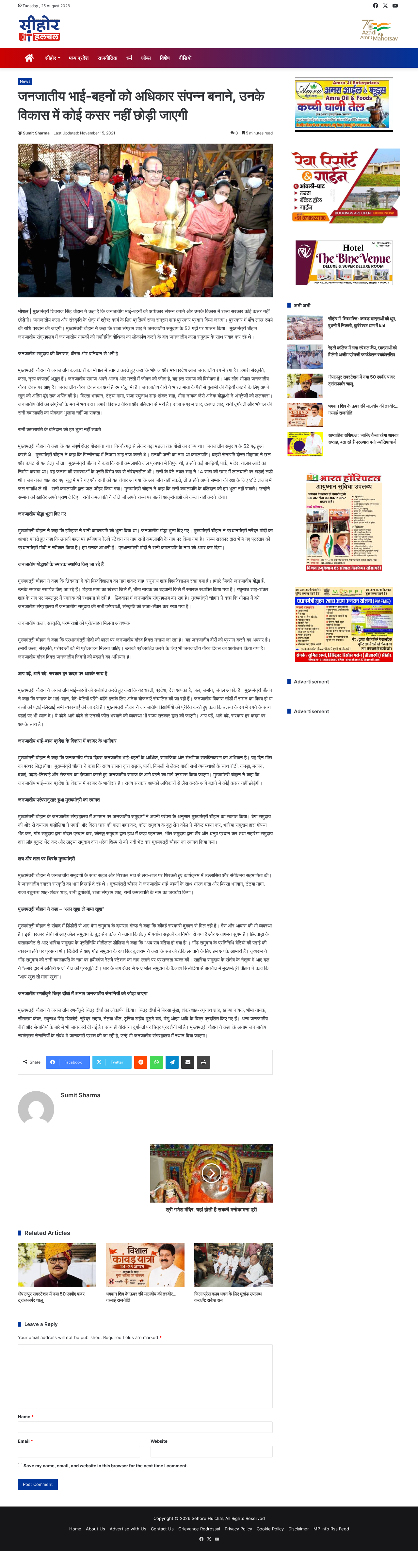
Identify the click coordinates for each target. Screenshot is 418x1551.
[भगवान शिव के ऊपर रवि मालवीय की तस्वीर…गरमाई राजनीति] (145, 1265)
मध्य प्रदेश (78, 58)
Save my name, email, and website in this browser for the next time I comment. (106, 1465)
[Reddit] (140, 1062)
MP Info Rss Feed (331, 1528)
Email (25, 1441)
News (25, 81)
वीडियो (185, 58)
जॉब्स (146, 58)
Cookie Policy (270, 1528)
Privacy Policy (238, 1528)
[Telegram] (172, 1062)
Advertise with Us (128, 1528)
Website (159, 1441)
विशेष (165, 58)
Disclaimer (298, 1528)
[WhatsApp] (156, 1062)
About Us (95, 1528)
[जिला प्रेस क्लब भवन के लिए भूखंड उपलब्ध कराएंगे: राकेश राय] (233, 1265)
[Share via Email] (187, 1062)
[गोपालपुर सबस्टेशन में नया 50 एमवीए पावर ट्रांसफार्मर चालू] (57, 1265)
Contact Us (162, 1528)
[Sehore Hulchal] (39, 28)
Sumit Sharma (36, 133)
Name (26, 1416)
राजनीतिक (107, 58)
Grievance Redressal (199, 1528)
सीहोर (50, 58)
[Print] (203, 1062)
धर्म (129, 58)
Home (75, 1528)
